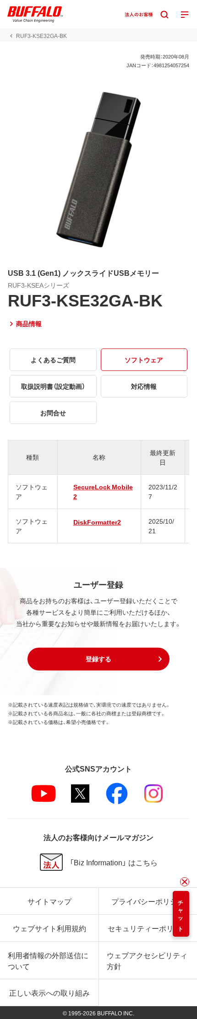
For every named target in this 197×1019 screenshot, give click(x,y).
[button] (98, 659)
